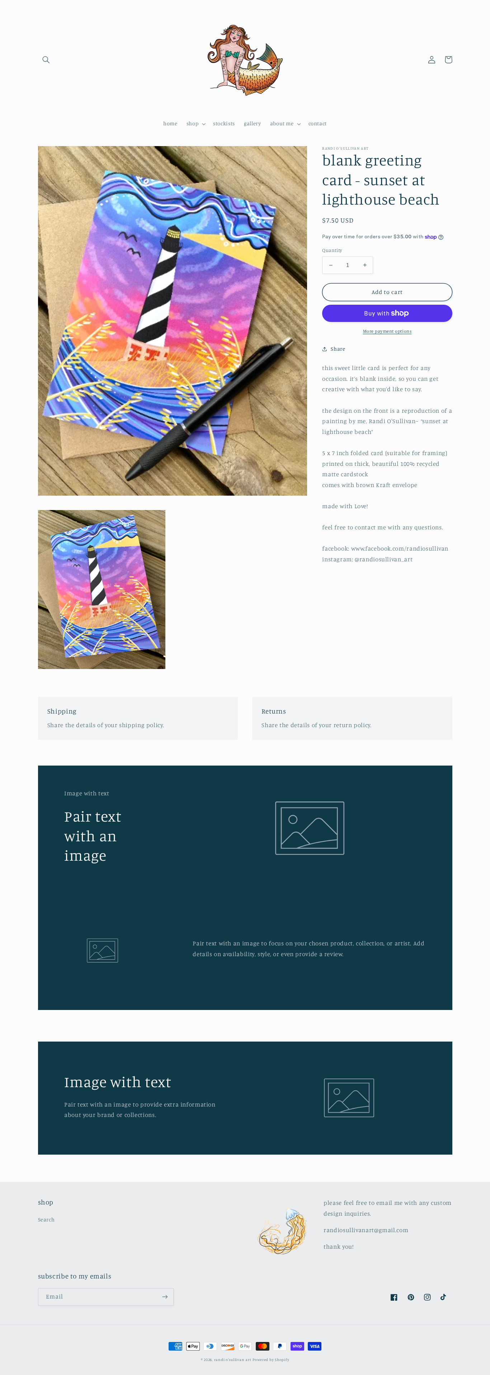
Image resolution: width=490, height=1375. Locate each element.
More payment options (387, 331)
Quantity (332, 250)
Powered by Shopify (271, 1359)
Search (46, 1219)
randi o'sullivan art (232, 1359)
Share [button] (338, 349)
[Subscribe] (164, 1297)
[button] (46, 59)
